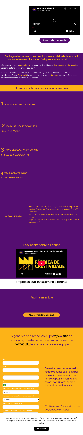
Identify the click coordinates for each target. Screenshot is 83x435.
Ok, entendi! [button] (41, 429)
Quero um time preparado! (54, 40)
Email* (5, 366)
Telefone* (6, 381)
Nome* (5, 359)
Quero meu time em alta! (41, 315)
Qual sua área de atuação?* (12, 403)
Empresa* (6, 374)
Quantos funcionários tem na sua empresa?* (18, 389)
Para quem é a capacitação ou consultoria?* (19, 396)
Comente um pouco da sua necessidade (17, 411)
